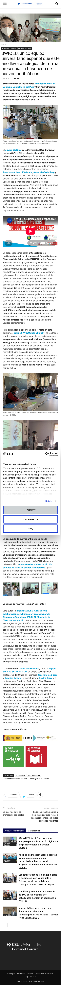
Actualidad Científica (9, 48)
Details (48, 501)
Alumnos (7, 898)
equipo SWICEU (13, 150)
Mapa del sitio (30, 976)
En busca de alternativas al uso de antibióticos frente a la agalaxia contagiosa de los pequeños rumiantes (44, 816)
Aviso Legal (10, 973)
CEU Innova (20, 775)
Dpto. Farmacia (34, 775)
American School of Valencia (17, 172)
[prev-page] (4, 925)
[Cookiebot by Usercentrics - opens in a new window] (45, 454)
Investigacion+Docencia (39, 778)
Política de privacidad (44, 973)
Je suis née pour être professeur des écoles (13, 813)
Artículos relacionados (14, 831)
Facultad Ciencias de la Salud (15, 778)
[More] (40, 795)
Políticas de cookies (25, 973)
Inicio (3, 44)
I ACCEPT (30, 510)
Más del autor (34, 831)
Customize (29, 519)
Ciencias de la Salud (24, 48)
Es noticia (7, 882)
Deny (30, 528)
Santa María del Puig (23, 87)
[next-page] (9, 925)
